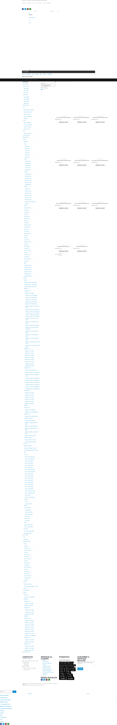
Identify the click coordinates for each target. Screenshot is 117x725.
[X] (25, 9)
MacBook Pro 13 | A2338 (29, 633)
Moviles (24, 139)
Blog (1, 715)
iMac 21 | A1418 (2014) (29, 463)
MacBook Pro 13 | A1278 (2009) (31, 295)
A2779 (71, 666)
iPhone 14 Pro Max (27, 575)
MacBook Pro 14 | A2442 (29, 361)
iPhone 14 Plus (27, 254)
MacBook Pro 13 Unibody (29, 293)
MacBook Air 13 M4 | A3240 (30, 420)
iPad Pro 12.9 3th (28, 195)
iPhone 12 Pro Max (27, 558)
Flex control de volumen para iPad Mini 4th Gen (101, 160)
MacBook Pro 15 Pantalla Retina (31, 370)
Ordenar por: (43, 83)
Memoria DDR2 (26, 97)
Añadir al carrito (64, 122)
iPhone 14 (26, 252)
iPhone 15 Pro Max (27, 233)
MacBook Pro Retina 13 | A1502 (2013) (32, 309)
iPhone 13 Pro (26, 248)
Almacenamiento (26, 86)
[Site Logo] (25, 14)
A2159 (61, 668)
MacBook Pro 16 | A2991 (29, 403)
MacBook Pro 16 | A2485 (29, 399)
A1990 (62, 675)
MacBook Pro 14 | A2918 (29, 355)
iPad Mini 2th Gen (28, 176)
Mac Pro (25, 522)
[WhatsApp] (30, 9)
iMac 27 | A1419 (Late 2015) (30, 490)
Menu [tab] (88, 693)
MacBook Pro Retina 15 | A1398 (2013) (32, 378)
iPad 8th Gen (27, 154)
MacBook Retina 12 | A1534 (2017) (30, 286)
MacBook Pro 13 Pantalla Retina (31, 303)
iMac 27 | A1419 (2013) (29, 484)
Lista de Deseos (3, 717)
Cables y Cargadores (27, 122)
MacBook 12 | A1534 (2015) (29, 597)
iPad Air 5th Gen (28, 169)
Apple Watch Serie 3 (28, 265)
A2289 (67, 662)
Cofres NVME (26, 88)
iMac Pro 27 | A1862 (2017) (30, 497)
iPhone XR (26, 235)
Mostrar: (42, 87)
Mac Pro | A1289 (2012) (28, 524)
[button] (41, 89)
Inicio (24, 74)
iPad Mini (26, 171)
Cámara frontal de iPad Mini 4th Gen (64, 160)
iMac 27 (25, 588)
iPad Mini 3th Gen (28, 178)
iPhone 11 (26, 220)
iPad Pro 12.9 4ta (28, 197)
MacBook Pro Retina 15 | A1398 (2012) (32, 372)
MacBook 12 (26, 594)
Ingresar (1, 721)
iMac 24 (26, 501)
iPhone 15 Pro (26, 231)
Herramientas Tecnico (26, 651)
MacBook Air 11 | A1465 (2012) (30, 409)
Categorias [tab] (30, 693)
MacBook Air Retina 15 (28, 437)
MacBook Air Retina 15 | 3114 (30, 439)
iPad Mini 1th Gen (28, 174)
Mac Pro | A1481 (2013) (28, 526)
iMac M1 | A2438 (29, 503)
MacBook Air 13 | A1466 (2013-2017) (31, 416)
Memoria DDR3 (26, 99)
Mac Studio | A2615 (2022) (29, 531)
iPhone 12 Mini (27, 227)
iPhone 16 (26, 214)
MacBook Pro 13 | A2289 (29, 631)
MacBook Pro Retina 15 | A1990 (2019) (32, 388)
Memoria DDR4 (26, 101)
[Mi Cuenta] (29, 20)
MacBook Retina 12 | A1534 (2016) (30, 284)
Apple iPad (26, 141)
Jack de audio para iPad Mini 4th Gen (82, 203)
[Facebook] (23, 9)
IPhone (25, 543)
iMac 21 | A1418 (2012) (29, 461)
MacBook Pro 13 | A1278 (29, 620)
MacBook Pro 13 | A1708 (29, 624)
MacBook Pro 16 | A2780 (29, 401)
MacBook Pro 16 (27, 390)
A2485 (68, 671)
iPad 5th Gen (27, 146)
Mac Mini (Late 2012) (28, 512)
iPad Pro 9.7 (27, 203)
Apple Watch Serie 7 (28, 273)
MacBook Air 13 (27, 607)
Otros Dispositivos (26, 135)
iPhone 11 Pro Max (27, 224)
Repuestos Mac (4, 697)
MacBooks (28, 74)
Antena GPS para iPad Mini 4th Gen (64, 117)
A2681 (73, 670)
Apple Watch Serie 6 (28, 271)
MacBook (25, 280)
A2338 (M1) (62, 663)
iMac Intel (26, 454)
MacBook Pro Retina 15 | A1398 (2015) (32, 380)
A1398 (70, 678)
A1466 (71, 663)
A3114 (61, 665)
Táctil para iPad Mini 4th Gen (82, 246)
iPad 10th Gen (27, 148)
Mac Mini (25, 505)
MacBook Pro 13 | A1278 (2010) (31, 297)
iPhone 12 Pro (26, 239)
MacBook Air (26, 405)
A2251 (61, 670)
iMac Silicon (26, 499)
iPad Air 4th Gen (28, 167)
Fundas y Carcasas (27, 114)
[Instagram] (28, 9)
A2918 (74, 665)
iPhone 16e (26, 210)
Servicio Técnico (25, 534)
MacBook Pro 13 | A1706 (29, 622)
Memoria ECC (26, 103)
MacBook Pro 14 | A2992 (29, 359)
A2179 (67, 668)
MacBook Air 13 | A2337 (30, 612)
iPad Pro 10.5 (27, 188)
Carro (1, 719)
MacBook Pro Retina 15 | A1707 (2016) (32, 382)
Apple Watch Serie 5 (28, 269)
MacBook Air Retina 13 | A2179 (30, 435)
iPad (41, 74)
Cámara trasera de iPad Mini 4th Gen (82, 160)
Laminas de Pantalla (27, 126)
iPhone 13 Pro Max (27, 250)
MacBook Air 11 (27, 407)
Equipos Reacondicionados (7, 708)
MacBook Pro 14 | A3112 (29, 353)
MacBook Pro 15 (27, 367)
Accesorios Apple (26, 105)
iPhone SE (26, 261)
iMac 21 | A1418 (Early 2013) (30, 469)
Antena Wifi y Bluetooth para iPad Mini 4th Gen (82, 117)
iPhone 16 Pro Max (27, 207)
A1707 (70, 677)
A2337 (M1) (67, 663)
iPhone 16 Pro (26, 212)
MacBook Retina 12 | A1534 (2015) (30, 282)
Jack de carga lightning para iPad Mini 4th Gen (101, 203)
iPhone (37, 74)
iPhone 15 (26, 229)
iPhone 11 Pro (26, 222)
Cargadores (26, 118)
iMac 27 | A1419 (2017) (29, 488)
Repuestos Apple (26, 137)
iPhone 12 (26, 237)
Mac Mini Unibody (27, 507)
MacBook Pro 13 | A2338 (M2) (30, 635)
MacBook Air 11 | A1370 (28, 605)
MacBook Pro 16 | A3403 (29, 392)
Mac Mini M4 (27, 520)
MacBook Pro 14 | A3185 (29, 357)
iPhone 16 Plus (27, 216)
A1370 (64, 662)
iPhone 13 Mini (27, 246)
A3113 (67, 670)
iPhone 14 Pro (26, 256)
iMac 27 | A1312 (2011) (29, 480)
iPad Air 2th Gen (28, 163)
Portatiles (25, 277)
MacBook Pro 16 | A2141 (29, 397)
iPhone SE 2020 (27, 577)
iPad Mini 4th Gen (28, 180)
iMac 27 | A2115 (28, 495)
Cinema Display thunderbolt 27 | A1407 (31, 450)
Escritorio (25, 443)
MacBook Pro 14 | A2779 (29, 365)
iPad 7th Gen (27, 152)
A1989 (62, 678)
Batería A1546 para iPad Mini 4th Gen (100, 117)
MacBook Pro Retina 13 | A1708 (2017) (32, 325)
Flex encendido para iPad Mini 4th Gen (63, 203)
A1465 (68, 673)
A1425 (69, 665)
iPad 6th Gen (27, 150)
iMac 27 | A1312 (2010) (29, 478)
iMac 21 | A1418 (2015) (29, 465)
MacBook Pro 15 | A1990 (29, 641)
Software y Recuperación (6, 706)
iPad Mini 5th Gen (28, 182)
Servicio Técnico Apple (6, 699)
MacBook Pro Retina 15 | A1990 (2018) (32, 386)
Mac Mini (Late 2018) (28, 514)
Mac (24, 107)
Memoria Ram (25, 94)
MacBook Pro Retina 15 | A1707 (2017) (32, 384)
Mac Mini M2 (27, 518)
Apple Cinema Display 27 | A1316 (30, 448)
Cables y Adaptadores (28, 116)
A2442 (66, 666)
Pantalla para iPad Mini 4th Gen (64, 246)
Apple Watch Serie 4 (28, 267)
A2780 (73, 668)
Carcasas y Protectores (28, 124)
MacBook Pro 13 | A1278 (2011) (31, 299)
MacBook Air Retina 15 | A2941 (30, 441)
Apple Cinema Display (28, 445)
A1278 (61, 662)
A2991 (62, 673)
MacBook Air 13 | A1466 (29, 614)
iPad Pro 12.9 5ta (28, 199)
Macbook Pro (26, 288)
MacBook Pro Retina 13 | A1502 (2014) (32, 311)
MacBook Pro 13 (27, 290)
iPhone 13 (26, 244)
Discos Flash (26, 90)
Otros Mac (50, 74)
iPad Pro (25, 186)
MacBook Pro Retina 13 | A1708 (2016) (32, 316)
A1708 (69, 675)
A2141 (62, 671)
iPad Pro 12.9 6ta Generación (30, 201)
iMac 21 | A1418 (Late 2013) (30, 471)
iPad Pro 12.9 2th (28, 193)
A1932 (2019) (71, 662)
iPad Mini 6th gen (28, 184)
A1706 (62, 677)
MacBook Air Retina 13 (28, 418)
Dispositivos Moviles (26, 541)
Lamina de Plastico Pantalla (29, 109)
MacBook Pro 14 (27, 348)
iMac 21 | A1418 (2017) (29, 467)
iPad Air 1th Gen (28, 161)
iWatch (44, 74)
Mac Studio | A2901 (27, 533)
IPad (24, 537)
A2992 (61, 666)
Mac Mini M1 (27, 516)
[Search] (58, 11)
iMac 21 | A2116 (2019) (29, 473)
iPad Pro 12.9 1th (28, 191)
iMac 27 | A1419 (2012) (29, 482)
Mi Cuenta (2, 710)
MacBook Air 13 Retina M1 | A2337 (31, 426)
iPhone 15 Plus (27, 218)
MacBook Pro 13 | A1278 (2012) (31, 301)
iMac (33, 74)
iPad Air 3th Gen (28, 165)
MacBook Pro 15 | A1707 (29, 639)
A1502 (65, 665)
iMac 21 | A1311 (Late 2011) (30, 456)
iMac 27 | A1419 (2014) (29, 486)
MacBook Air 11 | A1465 (29, 603)
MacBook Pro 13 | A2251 (29, 629)
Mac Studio (26, 528)
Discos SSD (26, 92)
